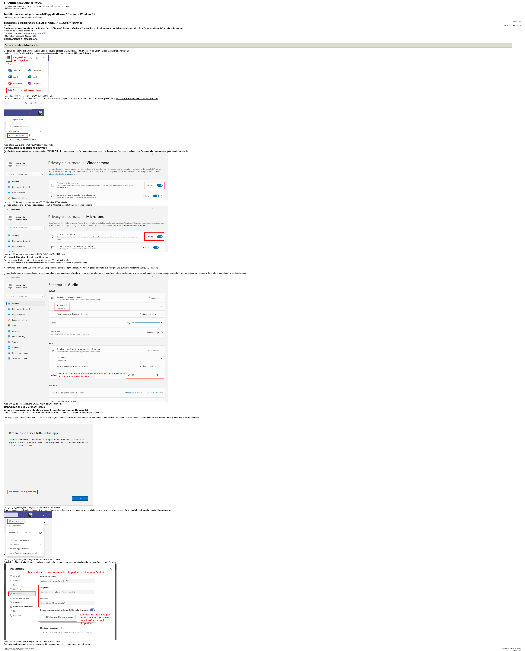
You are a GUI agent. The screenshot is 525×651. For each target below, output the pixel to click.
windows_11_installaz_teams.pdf (18, 31)
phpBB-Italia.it (19, 649)
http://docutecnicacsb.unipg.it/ (15, 8)
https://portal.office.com (80, 51)
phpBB (12, 648)
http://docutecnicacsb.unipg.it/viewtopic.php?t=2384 (23, 17)
